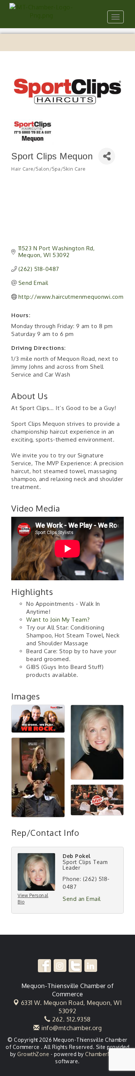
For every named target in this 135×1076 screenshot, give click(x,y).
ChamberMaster (105, 1054)
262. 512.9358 (71, 1019)
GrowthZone (33, 1054)
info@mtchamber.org (71, 1028)
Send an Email (82, 898)
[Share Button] (106, 156)
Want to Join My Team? (58, 619)
